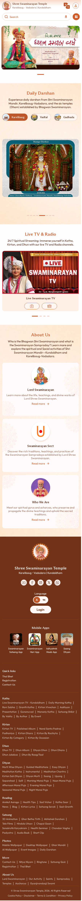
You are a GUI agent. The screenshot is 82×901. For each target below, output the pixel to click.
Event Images (28, 849)
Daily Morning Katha (60, 702)
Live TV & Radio (40, 234)
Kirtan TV (7, 728)
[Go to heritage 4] (37, 215)
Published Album (26, 728)
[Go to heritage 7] (50, 215)
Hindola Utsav (25, 823)
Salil (20, 780)
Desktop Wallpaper (37, 845)
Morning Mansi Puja (38, 780)
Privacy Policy (65, 895)
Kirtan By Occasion (38, 737)
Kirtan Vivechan (47, 707)
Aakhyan (65, 707)
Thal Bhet (7, 676)
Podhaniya (8, 733)
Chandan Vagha (61, 828)
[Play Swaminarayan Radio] (49, 306)
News (5, 806)
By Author (21, 716)
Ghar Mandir (58, 845)
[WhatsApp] (57, 583)
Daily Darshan (40, 93)
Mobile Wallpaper (12, 845)
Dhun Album (22, 750)
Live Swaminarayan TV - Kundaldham (23, 702)
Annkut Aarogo (10, 802)
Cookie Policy (15, 895)
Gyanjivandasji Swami (42, 883)
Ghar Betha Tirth (30, 818)
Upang (58, 776)
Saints (49, 878)
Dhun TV (7, 750)
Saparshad (8, 780)
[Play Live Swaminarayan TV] (31, 306)
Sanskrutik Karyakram (14, 828)
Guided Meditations (37, 766)
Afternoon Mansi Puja (14, 785)
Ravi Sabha (8, 707)
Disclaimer (29, 895)
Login (41, 609)
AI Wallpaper (9, 849)
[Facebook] (32, 583)
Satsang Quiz (58, 861)
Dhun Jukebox (10, 754)
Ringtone (42, 861)
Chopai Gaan (43, 823)
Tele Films (7, 823)
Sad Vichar (45, 802)
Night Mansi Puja (38, 789)
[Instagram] (41, 583)
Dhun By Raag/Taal (32, 754)
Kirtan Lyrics (28, 806)
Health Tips (29, 802)
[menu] (76, 16)
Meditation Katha (12, 771)
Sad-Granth (66, 806)
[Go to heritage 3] (34, 215)
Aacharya (20, 883)
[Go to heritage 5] (42, 215)
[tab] (37, 600)
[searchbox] (36, 16)
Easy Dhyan (59, 766)
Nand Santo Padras (50, 728)
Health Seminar (39, 828)
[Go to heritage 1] (28, 215)
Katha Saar (61, 802)
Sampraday (63, 878)
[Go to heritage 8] (53, 215)
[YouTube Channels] (24, 583)
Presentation (9, 711)
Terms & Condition (46, 895)
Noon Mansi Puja (62, 780)
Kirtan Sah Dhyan (12, 776)
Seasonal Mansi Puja (13, 789)
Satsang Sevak (47, 806)
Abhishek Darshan (54, 818)
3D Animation (10, 818)
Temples (6, 883)
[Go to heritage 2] (31, 215)
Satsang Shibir (66, 711)
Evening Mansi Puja (41, 785)
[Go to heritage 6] (47, 215)
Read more (38, 403)
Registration (9, 680)
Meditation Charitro (55, 771)
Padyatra (7, 832)
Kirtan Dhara (25, 733)
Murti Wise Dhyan (12, 766)
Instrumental (33, 771)
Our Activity (35, 878)
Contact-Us (8, 684)
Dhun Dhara (58, 750)
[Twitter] (49, 583)
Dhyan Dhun (40, 750)
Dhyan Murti (33, 776)
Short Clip (38, 832)
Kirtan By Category (13, 737)
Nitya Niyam (26, 861)
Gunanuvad (27, 711)
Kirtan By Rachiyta (47, 733)
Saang (47, 776)
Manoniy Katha (45, 711)
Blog (14, 806)
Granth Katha (26, 707)
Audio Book (23, 832)
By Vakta (7, 716)
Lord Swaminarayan (13, 878)
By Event (36, 716)
